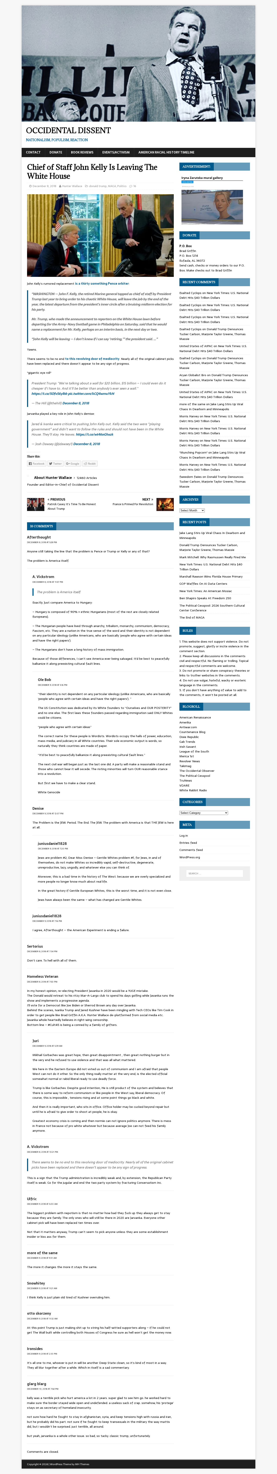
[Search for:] (214, 873)
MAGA (112, 186)
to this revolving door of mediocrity (92, 358)
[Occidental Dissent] (138, 119)
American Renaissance (195, 717)
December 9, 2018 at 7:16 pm (47, 921)
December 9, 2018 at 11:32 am (42, 1319)
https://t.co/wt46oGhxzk (94, 434)
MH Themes (82, 1464)
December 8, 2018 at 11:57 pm (47, 582)
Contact (33, 152)
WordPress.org (189, 857)
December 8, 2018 (44, 186)
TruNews (185, 780)
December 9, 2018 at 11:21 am (42, 1288)
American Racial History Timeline (166, 152)
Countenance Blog (192, 732)
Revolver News (189, 761)
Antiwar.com (188, 727)
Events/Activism (116, 152)
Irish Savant (187, 746)
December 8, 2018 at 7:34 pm (42, 951)
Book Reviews (82, 152)
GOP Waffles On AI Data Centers (203, 583)
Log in (183, 835)
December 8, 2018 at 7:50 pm (42, 982)
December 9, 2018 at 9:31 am (42, 1258)
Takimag (185, 766)
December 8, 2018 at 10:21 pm (42, 1152)
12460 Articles (87, 477)
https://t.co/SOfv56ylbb (49, 393)
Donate (56, 152)
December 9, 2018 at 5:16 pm (52, 685)
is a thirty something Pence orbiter (102, 283)
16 (134, 186)
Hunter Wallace (72, 186)
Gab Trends (187, 741)
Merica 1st (186, 756)
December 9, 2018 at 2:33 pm (42, 1354)
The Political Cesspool (194, 775)
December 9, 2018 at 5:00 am (42, 1204)
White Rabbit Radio (193, 790)
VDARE (184, 785)
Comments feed (191, 849)
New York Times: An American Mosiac (205, 591)
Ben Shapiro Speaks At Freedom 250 (205, 598)
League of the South (194, 751)
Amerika (185, 722)
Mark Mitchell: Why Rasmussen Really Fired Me (212, 557)
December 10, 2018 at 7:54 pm (42, 1389)
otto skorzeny (39, 1313)
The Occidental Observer (196, 770)
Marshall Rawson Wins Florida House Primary (211, 576)
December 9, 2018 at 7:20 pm (53, 848)
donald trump (98, 186)
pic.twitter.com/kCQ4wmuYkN (91, 393)
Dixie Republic (189, 737)
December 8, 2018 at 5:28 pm (42, 542)
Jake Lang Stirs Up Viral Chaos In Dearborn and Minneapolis (211, 406)
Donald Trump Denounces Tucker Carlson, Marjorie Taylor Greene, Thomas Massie (212, 334)
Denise (38, 808)
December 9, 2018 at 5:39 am (47, 1046)
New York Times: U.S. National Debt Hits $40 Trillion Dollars (213, 295)
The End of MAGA (192, 617)
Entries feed (188, 842)
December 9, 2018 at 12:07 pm (47, 813)
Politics (122, 186)
